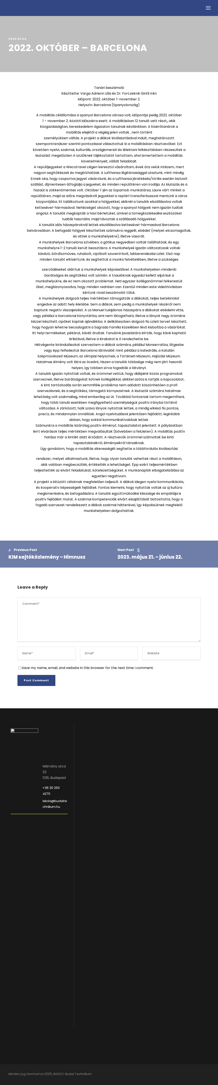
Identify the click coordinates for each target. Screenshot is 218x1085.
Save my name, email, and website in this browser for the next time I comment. (88, 667)
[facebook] (200, 1074)
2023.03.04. (18, 39)
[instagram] (207, 1074)
